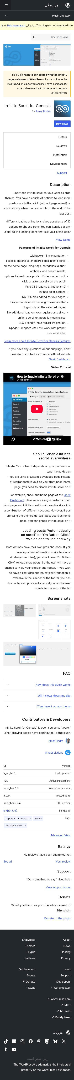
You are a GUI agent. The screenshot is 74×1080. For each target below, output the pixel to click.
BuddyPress (61, 1017)
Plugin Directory (61, 15)
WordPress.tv (60, 987)
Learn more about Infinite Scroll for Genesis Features (37, 341)
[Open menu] (5, 5)
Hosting (66, 952)
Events (31, 975)
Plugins (31, 952)
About (67, 939)
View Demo (63, 239)
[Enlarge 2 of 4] (31, 609)
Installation (60, 155)
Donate (28, 981)
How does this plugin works (53, 684)
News (67, 946)
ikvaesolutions (54, 752)
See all (7, 861)
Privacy (66, 958)
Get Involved (27, 969)
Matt (66, 1005)
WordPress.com (59, 999)
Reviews (61, 146)
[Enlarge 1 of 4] (66, 609)
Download (62, 123)
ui (25, 825)
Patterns (29, 958)
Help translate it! (13, 25)
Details (62, 137)
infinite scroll (24, 818)
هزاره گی (57, 1033)
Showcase (28, 939)
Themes (30, 946)
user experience (13, 825)
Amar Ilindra (43, 111)
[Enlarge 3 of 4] (66, 624)
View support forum (58, 887)
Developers (63, 981)
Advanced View (61, 835)
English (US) (10, 810)
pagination (10, 818)
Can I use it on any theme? (53, 706)
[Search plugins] (34, 37)
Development (58, 163)
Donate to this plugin (57, 918)
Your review (63, 861)
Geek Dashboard (60, 359)
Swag (30, 987)
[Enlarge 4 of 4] (66, 646)
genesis (38, 818)
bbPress (64, 1011)
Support (62, 173)
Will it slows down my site (54, 695)
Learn (67, 969)
